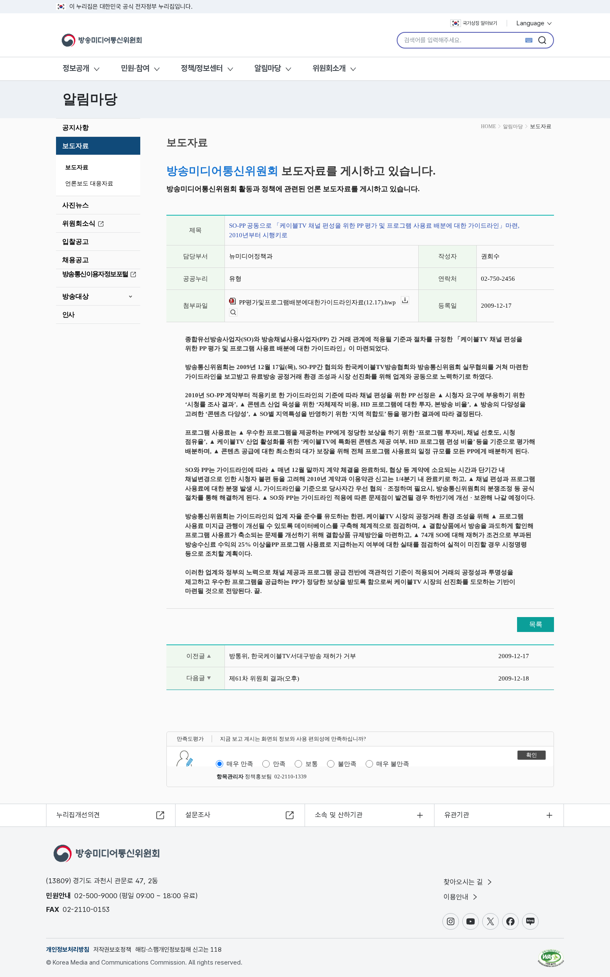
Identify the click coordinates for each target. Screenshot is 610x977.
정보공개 (76, 68)
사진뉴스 (75, 205)
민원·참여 (135, 68)
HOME (488, 126)
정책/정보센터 (202, 68)
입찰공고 (75, 241)
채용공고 (75, 259)
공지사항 (75, 127)
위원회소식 (78, 223)
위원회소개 (329, 68)
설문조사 (197, 815)
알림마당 (267, 68)
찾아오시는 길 (464, 882)
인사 (68, 314)
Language (531, 23)
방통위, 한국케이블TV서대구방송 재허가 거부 (292, 656)
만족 (279, 764)
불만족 (347, 764)
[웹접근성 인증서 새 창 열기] (551, 954)
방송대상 (75, 296)
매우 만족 (240, 764)
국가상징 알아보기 (480, 23)
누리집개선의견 (78, 815)
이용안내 (457, 897)
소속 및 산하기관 (339, 815)
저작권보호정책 (112, 949)
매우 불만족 (392, 764)
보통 (311, 764)
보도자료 (75, 145)
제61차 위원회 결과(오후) (264, 678)
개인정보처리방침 (67, 949)
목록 (535, 624)
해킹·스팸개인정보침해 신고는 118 (178, 949)
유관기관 (456, 815)
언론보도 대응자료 (89, 183)
